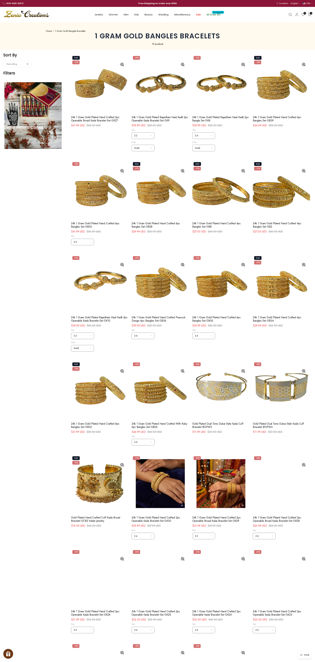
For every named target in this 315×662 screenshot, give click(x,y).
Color (134, 142)
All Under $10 (215, 14)
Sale (198, 14)
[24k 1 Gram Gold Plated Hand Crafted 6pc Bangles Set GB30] (122, 171)
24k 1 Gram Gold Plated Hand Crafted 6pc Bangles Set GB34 (277, 319)
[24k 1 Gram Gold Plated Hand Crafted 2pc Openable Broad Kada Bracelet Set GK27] (122, 64)
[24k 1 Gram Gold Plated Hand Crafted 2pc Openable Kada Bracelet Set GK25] (183, 559)
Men (126, 14)
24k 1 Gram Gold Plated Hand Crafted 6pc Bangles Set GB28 (156, 225)
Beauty (149, 14)
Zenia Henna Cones (23, 127)
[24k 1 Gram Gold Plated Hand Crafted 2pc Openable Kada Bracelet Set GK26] (122, 559)
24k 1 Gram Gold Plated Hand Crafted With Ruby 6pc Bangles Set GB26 (159, 425)
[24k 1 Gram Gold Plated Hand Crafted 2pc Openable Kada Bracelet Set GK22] (122, 653)
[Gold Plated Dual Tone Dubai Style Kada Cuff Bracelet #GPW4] (304, 371)
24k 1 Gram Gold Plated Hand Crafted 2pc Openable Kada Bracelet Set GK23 (277, 613)
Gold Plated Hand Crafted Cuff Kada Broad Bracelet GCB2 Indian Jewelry (95, 519)
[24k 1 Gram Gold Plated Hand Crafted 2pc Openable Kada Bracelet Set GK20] (243, 653)
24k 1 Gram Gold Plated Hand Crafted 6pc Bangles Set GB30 (95, 225)
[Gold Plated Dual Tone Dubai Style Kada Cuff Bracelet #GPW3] (243, 371)
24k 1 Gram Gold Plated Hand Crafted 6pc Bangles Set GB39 (277, 119)
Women (113, 14)
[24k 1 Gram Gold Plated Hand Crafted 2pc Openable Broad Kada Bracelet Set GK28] (304, 465)
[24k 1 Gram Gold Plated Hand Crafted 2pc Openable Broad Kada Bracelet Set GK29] (243, 465)
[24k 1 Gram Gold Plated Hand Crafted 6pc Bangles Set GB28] (183, 171)
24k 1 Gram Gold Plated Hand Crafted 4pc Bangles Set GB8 (216, 225)
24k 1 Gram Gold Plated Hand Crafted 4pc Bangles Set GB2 (277, 225)
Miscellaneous (182, 14)
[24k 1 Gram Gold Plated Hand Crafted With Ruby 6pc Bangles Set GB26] (183, 371)
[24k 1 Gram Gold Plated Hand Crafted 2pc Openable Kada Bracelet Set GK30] (183, 465)
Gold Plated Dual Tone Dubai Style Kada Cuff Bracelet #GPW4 (278, 425)
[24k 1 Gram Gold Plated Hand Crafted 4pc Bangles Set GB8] (243, 171)
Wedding (163, 14)
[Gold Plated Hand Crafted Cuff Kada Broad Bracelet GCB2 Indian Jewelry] (122, 465)
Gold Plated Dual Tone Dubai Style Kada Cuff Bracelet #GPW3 (217, 425)
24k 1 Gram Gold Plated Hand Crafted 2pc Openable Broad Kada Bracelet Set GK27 (95, 119)
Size (133, 129)
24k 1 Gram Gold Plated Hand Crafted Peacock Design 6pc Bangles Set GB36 (158, 319)
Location (283, 3)
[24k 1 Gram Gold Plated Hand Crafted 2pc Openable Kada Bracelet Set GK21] (183, 653)
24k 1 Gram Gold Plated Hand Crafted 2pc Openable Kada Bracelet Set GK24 (216, 613)
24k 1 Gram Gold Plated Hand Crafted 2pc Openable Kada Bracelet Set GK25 (156, 613)
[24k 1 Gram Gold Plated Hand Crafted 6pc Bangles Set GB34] (304, 265)
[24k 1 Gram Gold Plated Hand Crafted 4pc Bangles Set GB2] (304, 171)
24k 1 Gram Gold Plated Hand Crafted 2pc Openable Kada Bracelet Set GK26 (95, 613)
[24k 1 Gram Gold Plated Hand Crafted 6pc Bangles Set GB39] (304, 64)
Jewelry (98, 14)
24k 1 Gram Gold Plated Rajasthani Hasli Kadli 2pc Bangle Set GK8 (220, 119)
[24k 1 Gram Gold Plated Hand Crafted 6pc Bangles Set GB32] (122, 371)
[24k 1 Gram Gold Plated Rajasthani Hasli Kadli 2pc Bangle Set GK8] (243, 64)
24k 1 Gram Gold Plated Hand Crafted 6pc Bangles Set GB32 (95, 425)
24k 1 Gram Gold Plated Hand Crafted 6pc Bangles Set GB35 (216, 319)
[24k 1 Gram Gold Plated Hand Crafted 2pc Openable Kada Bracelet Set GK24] (243, 559)
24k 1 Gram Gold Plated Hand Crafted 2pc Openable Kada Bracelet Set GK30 (156, 519)
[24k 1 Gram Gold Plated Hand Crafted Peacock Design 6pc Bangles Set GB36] (183, 265)
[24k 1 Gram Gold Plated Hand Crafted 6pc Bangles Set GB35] (243, 265)
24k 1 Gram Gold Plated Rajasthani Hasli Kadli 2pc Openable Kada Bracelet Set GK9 (160, 119)
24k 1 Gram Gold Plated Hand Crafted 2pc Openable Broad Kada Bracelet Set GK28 (277, 519)
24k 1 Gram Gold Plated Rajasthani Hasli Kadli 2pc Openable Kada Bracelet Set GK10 (99, 319)
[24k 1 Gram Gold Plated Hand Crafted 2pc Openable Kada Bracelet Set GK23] (304, 559)
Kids (136, 14)
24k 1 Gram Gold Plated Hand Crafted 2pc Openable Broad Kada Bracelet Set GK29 (216, 519)
